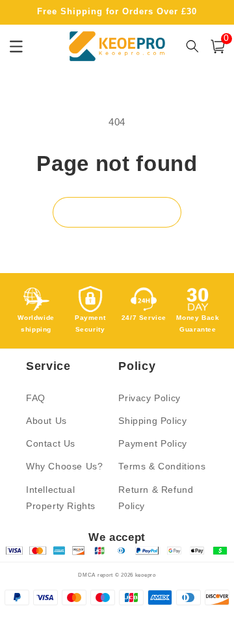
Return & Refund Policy (155, 497)
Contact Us (50, 443)
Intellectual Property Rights (61, 497)
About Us (46, 420)
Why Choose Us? (64, 466)
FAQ (36, 398)
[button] (217, 46)
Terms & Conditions (161, 466)
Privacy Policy (149, 398)
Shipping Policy (152, 420)
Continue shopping (117, 212)
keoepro (145, 574)
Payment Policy (152, 443)
